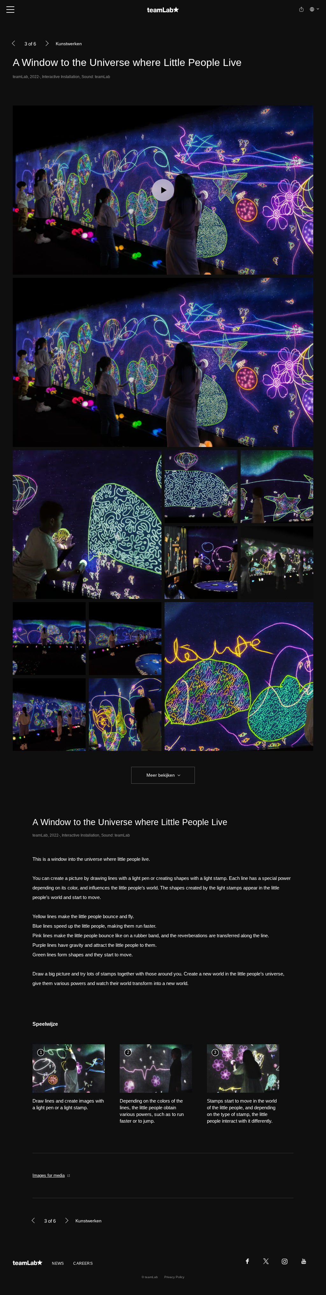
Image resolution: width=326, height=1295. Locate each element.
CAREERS (83, 1263)
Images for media (48, 1175)
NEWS (58, 1263)
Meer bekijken (160, 775)
